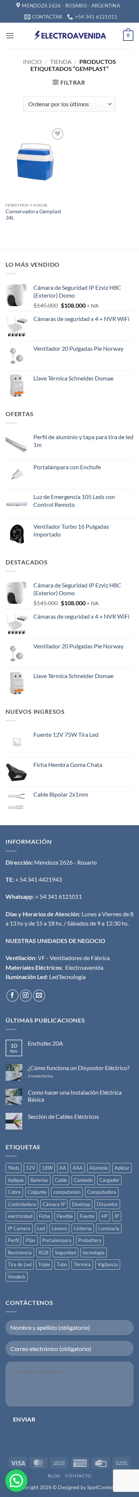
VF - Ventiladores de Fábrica (74, 957)
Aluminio (98, 1168)
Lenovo (59, 1228)
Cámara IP (54, 1204)
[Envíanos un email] (39, 995)
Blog (54, 1475)
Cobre (14, 1192)
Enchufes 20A (45, 1043)
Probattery (90, 1240)
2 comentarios (49, 1075)
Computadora (101, 1192)
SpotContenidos (105, 1487)
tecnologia (94, 1252)
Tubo (62, 1264)
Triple (44, 1264)
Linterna (83, 1228)
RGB (43, 1252)
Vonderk (17, 1277)
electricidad (20, 1216)
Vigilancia (107, 1264)
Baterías (39, 1180)
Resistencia (20, 1252)
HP (104, 1216)
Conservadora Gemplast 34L (33, 214)
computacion (66, 1192)
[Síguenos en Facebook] (12, 995)
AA (62, 1168)
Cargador (109, 1180)
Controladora (22, 1204)
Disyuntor (107, 1204)
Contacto (78, 1475)
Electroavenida (84, 967)
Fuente (87, 1216)
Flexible (65, 1216)
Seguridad (65, 1252)
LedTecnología (67, 976)
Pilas (31, 1240)
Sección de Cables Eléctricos (63, 1116)
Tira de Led (20, 1264)
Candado (83, 1180)
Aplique (16, 1180)
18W (47, 1168)
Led (41, 1228)
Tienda (61, 61)
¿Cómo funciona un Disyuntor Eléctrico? (78, 1067)
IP (117, 1216)
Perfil (13, 1240)
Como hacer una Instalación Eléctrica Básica (75, 1096)
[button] (10, 35)
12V (30, 1168)
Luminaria (108, 1228)
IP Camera (19, 1228)
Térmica (82, 1264)
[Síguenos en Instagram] (26, 995)
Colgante (37, 1192)
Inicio (32, 61)
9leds (13, 1168)
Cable (61, 1180)
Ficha (44, 1216)
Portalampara (57, 1240)
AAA (78, 1168)
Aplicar (122, 1168)
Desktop (81, 1204)
